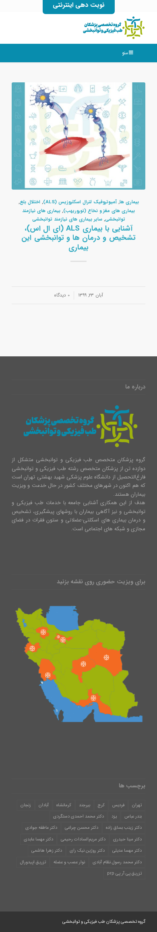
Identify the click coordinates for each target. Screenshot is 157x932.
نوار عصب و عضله (69, 862)
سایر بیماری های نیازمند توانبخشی (67, 219)
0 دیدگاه (62, 295)
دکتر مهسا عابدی (38, 839)
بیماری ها (129, 202)
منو (125, 53)
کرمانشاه (63, 805)
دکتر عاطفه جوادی (41, 827)
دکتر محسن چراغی (81, 827)
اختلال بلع (30, 202)
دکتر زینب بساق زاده (124, 827)
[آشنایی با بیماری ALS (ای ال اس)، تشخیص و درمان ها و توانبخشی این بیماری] (78, 136)
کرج (101, 805)
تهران (137, 805)
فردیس (118, 805)
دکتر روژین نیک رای (87, 850)
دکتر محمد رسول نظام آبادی (117, 862)
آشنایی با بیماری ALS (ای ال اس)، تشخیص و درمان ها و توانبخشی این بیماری (78, 238)
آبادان (44, 805)
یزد (114, 816)
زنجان (26, 805)
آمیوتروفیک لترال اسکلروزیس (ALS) (80, 202)
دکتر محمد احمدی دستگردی (78, 816)
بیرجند (84, 805)
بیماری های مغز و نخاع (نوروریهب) (99, 211)
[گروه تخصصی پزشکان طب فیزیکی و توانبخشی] (92, 28)
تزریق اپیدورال (33, 862)
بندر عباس (133, 816)
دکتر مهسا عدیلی (127, 850)
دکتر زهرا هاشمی (46, 850)
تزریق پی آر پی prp (124, 873)
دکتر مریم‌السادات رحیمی (83, 839)
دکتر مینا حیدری (127, 839)
